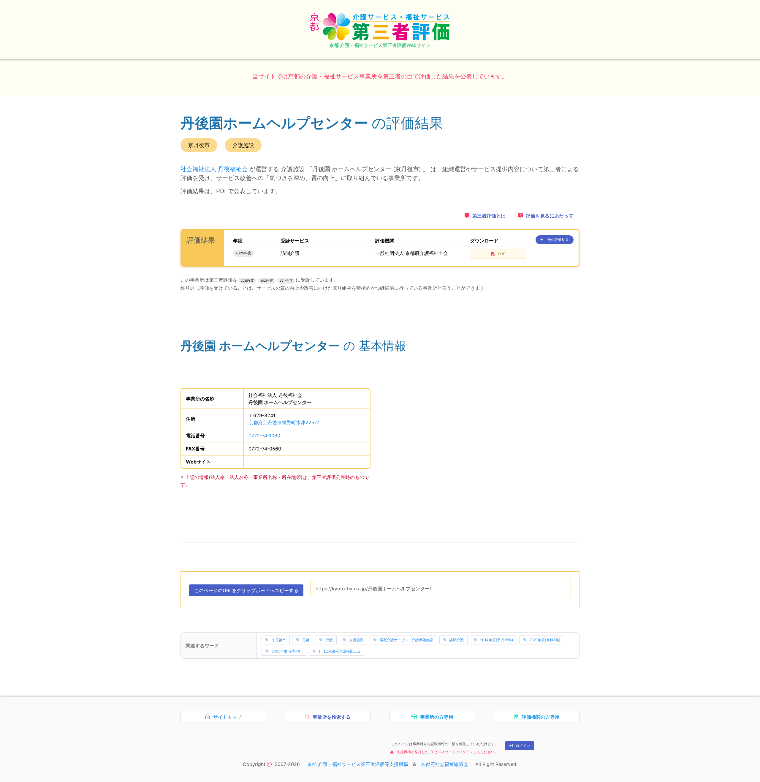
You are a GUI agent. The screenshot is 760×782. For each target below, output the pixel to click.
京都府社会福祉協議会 (444, 764)
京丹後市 (279, 640)
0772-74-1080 (264, 436)
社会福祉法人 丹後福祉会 (214, 169)
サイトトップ (228, 718)
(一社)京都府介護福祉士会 (339, 651)
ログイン (523, 745)
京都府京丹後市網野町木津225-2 (283, 422)
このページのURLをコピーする (246, 591)
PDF (501, 254)
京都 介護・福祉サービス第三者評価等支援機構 (357, 764)
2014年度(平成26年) (496, 640)
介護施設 (356, 640)
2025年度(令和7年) (287, 651)
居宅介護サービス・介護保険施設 (406, 640)
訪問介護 (456, 640)
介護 (329, 640)
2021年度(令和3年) (544, 640)
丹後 (305, 640)
